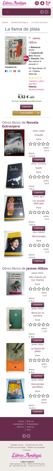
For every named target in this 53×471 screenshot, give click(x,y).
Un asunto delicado (39, 202)
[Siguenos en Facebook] (42, 12)
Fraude (39, 135)
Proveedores (32, 424)
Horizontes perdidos (37, 385)
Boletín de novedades (36, 447)
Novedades (18, 424)
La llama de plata (38, 350)
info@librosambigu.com (36, 466)
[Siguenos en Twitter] (46, 12)
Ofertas (20, 426)
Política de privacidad (17, 447)
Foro (29, 429)
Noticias (30, 426)
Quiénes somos (17, 445)
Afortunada (38, 236)
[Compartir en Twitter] (10, 71)
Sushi (38, 167)
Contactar (27, 450)
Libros (5, 22)
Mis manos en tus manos (37, 278)
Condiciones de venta (34, 445)
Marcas (30, 421)
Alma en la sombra (37, 314)
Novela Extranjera (19, 22)
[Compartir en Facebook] (6, 71)
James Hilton (34, 40)
